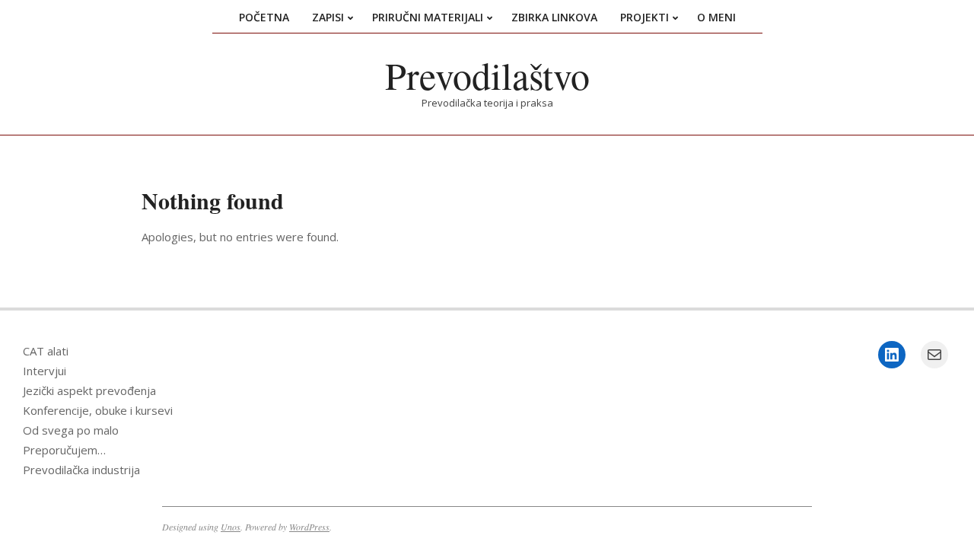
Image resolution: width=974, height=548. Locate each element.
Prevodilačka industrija (81, 469)
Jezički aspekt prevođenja (89, 390)
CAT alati (45, 350)
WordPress (309, 527)
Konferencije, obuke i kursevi (98, 410)
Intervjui (44, 370)
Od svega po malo (71, 430)
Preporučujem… (64, 449)
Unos (230, 527)
